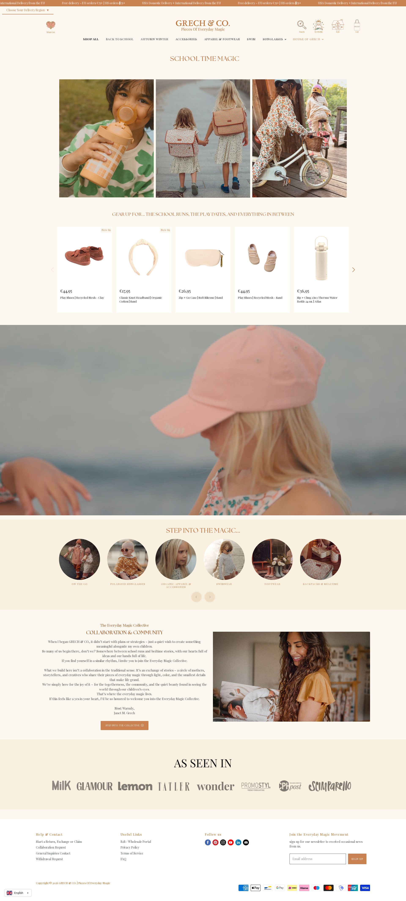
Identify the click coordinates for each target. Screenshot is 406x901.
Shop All (91, 39)
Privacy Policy (130, 847)
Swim (251, 39)
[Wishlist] (50, 18)
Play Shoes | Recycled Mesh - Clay (82, 297)
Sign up (357, 859)
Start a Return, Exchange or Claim (59, 842)
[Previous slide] (196, 597)
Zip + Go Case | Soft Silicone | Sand (201, 297)
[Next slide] (210, 597)
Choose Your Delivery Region (25, 10)
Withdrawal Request (49, 859)
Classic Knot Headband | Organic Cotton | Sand (140, 299)
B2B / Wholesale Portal (136, 842)
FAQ (123, 859)
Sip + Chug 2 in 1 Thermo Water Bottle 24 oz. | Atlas (317, 299)
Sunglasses (273, 39)
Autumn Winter (154, 39)
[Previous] (53, 270)
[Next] (353, 270)
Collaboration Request (51, 847)
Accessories (186, 39)
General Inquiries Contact (53, 853)
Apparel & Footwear (222, 39)
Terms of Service (132, 853)
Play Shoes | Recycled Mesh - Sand (260, 297)
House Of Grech (307, 39)
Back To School (120, 39)
